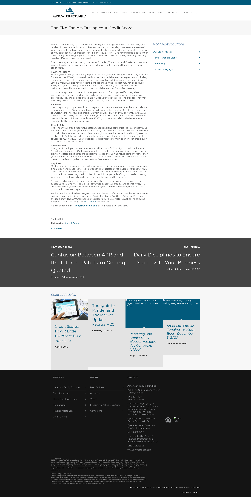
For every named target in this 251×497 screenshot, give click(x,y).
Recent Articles (72, 223)
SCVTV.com (90, 201)
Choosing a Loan (61, 393)
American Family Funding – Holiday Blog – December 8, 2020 (181, 331)
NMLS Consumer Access (138, 487)
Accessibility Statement (166, 487)
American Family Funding (66, 387)
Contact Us (96, 411)
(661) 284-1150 (134, 397)
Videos (93, 399)
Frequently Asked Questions (105, 405)
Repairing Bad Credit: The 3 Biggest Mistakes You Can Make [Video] (142, 341)
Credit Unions (60, 417)
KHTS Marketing (194, 492)
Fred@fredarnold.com (86, 205)
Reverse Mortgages (163, 69)
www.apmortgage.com (139, 450)
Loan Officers (97, 387)
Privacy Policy (152, 487)
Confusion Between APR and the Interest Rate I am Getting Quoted (88, 262)
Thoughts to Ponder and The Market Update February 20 (103, 315)
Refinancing (159, 63)
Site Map (179, 487)
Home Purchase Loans (164, 58)
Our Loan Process (162, 52)
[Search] (195, 12)
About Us (95, 393)
